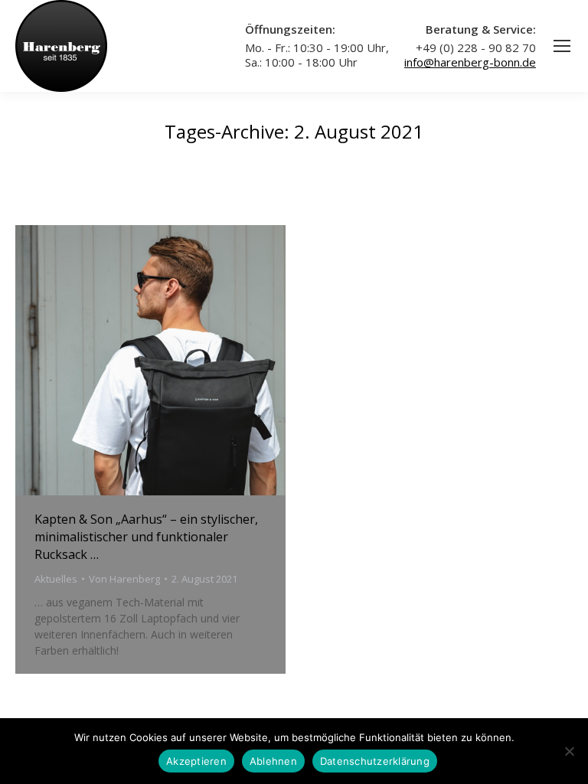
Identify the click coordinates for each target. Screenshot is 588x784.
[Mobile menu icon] (562, 46)
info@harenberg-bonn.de (470, 62)
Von (124, 579)
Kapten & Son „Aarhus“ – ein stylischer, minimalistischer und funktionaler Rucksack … (146, 537)
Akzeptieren (196, 761)
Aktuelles (55, 579)
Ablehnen (273, 761)
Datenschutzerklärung (375, 761)
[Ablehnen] (569, 751)
